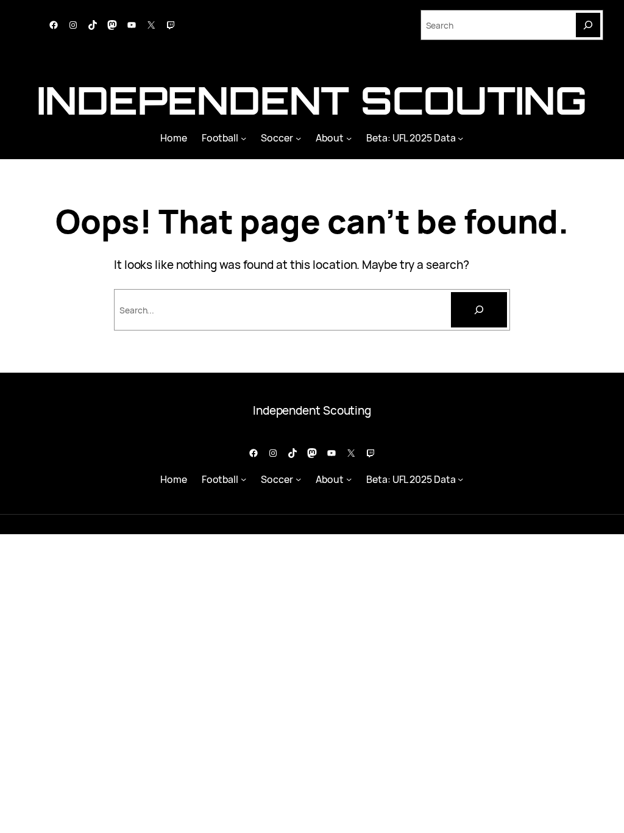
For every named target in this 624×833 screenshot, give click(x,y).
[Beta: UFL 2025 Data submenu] (460, 137)
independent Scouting (311, 100)
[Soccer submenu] (298, 137)
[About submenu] (349, 137)
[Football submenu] (243, 137)
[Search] (588, 25)
